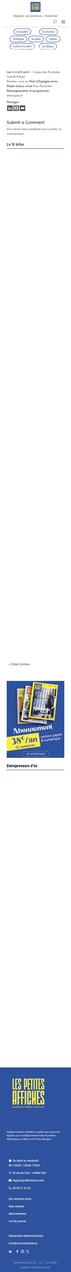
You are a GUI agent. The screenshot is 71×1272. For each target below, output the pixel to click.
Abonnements (17, 1213)
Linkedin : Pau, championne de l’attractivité (30, 326)
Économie (48, 31)
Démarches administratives (26, 1235)
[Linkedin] (10, 108)
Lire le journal (17, 1221)
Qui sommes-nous (20, 1198)
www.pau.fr (15, 95)
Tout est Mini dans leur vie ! (31, 1025)
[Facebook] (16, 108)
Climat (53, 39)
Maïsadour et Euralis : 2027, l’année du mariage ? (34, 455)
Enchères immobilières (23, 1243)
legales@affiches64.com (28, 1180)
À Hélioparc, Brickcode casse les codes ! (32, 264)
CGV (41, 1262)
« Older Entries (19, 664)
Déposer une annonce (27, 16)
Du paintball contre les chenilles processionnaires (31, 643)
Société (36, 39)
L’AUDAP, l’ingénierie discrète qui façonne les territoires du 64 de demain (32, 391)
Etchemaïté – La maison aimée (32, 956)
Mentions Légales (24, 1262)
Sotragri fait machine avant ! (31, 890)
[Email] (22, 108)
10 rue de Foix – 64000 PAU (29, 1172)
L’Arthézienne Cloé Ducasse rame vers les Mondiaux (32, 580)
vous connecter (31, 129)
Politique (18, 39)
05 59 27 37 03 (22, 1188)
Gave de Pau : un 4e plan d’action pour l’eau (35, 201)
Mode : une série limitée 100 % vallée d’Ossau (35, 517)
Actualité (22, 31)
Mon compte (16, 1206)
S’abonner (51, 16)
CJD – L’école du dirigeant (34, 824)
